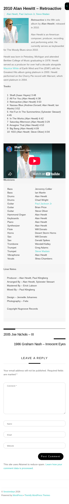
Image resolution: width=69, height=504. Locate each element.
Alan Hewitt (12, 14)
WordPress (18, 495)
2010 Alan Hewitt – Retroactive (32, 8)
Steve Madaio (42, 14)
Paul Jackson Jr (27, 14)
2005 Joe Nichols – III (19, 334)
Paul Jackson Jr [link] (43, 203)
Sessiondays (9, 492)
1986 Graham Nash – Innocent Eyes (40, 344)
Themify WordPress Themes (37, 495)
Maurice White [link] (11, 68)
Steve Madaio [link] (42, 251)
